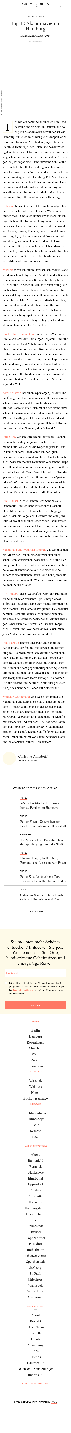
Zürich (35, 1060)
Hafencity (35, 1202)
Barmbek (35, 1166)
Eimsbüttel (35, 1178)
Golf (35, 1124)
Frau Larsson (11, 642)
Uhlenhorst (35, 1279)
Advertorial (35, 42)
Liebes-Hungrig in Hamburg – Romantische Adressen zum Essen (43, 860)
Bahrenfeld (35, 1160)
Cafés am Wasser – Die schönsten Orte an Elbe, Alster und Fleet (42, 897)
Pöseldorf (35, 1243)
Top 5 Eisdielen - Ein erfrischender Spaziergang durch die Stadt (42, 842)
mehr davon (37, 911)
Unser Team (35, 1327)
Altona (35, 1154)
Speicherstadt (35, 1261)
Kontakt (35, 1321)
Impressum (35, 1374)
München (35, 1048)
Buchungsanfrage (35, 1098)
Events (35, 1339)
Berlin (35, 1030)
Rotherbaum (35, 1249)
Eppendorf (35, 1184)
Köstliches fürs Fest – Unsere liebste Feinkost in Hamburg (39, 805)
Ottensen (35, 1231)
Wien (35, 1054)
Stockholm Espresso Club (19, 334)
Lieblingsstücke (35, 1113)
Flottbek (35, 1190)
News (35, 1136)
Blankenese (36, 1172)
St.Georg (35, 1267)
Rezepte (35, 1130)
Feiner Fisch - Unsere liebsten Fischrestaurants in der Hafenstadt (43, 823)
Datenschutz (35, 1362)
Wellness (35, 1086)
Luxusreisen (35, 1072)
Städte (35, 1022)
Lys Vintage (10, 593)
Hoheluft (35, 1220)
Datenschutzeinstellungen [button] (35, 1368)
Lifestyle (35, 1104)
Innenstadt (35, 1225)
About (35, 1315)
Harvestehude (35, 1214)
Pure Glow (9, 437)
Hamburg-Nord (35, 1208)
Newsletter (35, 1333)
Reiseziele (35, 1080)
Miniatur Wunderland (16, 696)
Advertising (35, 1345)
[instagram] (31, 1392)
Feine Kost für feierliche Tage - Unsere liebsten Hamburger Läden (43, 878)
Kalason (8, 206)
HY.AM (54, 1402)
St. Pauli (35, 1273)
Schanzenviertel (35, 1255)
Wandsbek (35, 1285)
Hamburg (35, 1036)
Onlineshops (35, 1118)
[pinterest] (40, 1392)
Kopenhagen (35, 1042)
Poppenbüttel (35, 1237)
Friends (35, 1356)
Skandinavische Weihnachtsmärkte (24, 550)
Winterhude (35, 1291)
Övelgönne (35, 1297)
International (36, 1066)
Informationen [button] (35, 1306)
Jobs (35, 1350)
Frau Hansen (11, 501)
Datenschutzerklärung (23, 990)
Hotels (35, 1092)
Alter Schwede (12, 393)
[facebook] (23, 1392)
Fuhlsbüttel (36, 1196)
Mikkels (8, 270)
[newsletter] (48, 1392)
